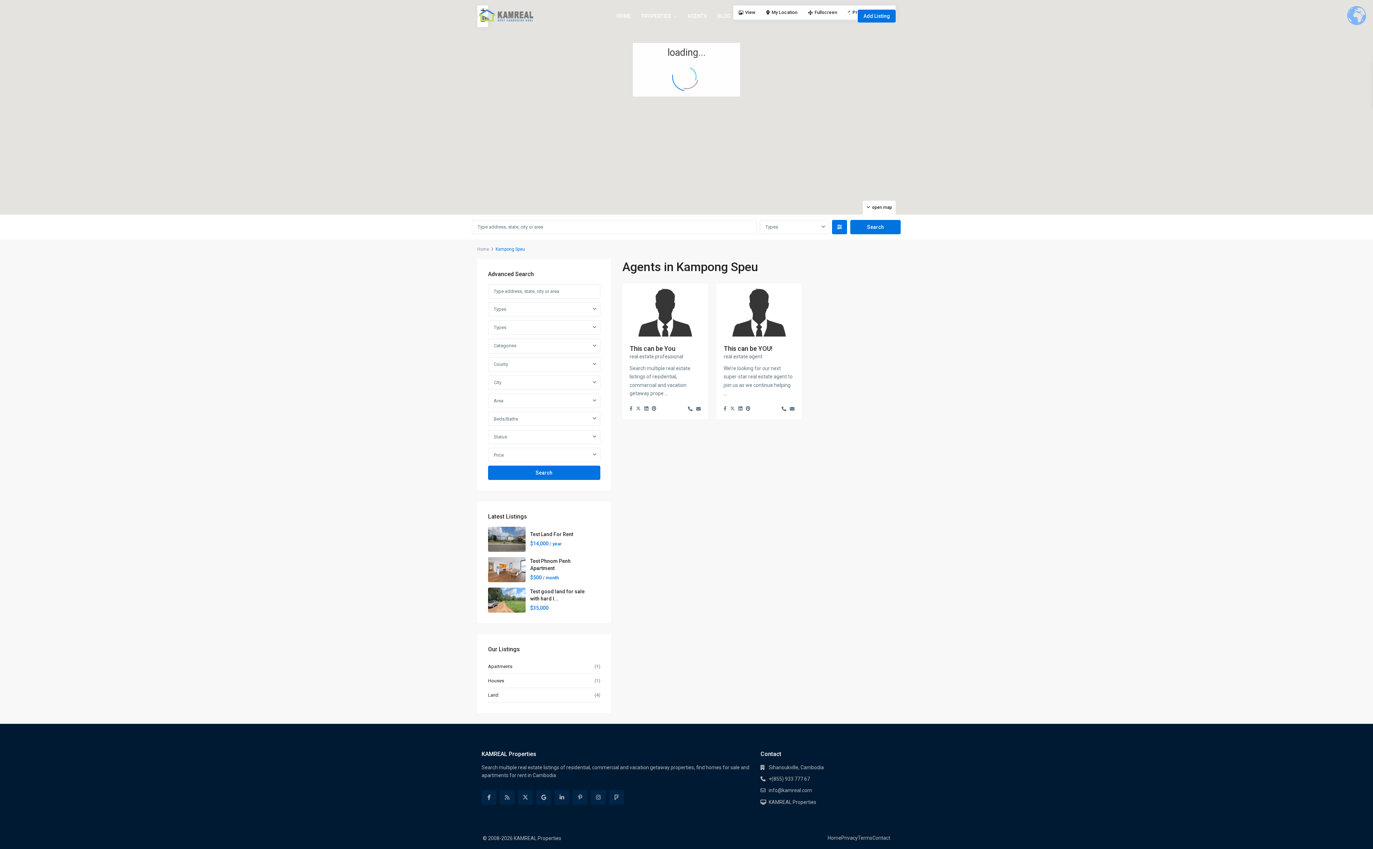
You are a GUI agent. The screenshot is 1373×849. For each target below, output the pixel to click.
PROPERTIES (656, 16)
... (666, 393)
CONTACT (752, 16)
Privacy (849, 838)
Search (544, 473)
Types (772, 227)
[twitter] (525, 797)
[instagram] (598, 797)
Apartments (500, 666)
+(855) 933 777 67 (789, 779)
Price (499, 455)
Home (483, 249)
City (497, 382)
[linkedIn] (562, 797)
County (501, 364)
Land (493, 695)
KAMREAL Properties (792, 802)
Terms (865, 838)
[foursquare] (616, 797)
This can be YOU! (748, 348)
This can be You (652, 348)
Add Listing (876, 16)
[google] (543, 797)
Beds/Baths (506, 419)
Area (498, 400)
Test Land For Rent (551, 534)
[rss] (507, 797)
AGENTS (697, 16)
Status (500, 437)
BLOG (724, 16)
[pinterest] (580, 797)
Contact (881, 838)
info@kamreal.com (790, 790)
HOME (623, 16)
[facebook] (489, 797)
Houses (496, 680)
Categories (505, 345)
